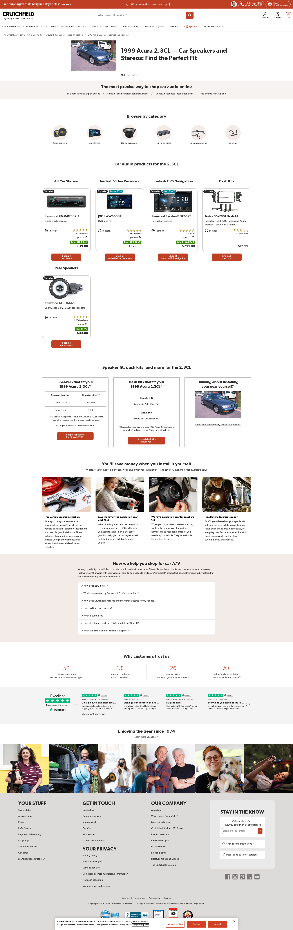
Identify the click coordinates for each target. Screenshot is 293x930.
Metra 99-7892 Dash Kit (146, 419)
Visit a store (88, 834)
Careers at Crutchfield (94, 840)
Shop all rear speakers (66, 344)
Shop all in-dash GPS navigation (173, 257)
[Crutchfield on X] (250, 877)
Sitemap (167, 898)
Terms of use (139, 898)
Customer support (92, 816)
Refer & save (24, 828)
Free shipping (36, 4)
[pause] (170, 4)
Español (87, 828)
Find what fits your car (12, 35)
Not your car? (128, 75)
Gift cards (23, 853)
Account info (25, 816)
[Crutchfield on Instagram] (235, 877)
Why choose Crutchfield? (164, 816)
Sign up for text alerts (239, 844)
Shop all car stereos (66, 257)
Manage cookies (91, 868)
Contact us (88, 810)
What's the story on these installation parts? (106, 631)
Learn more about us (145, 737)
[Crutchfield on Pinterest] (242, 877)
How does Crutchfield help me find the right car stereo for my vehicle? (119, 601)
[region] (146, 768)
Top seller (48, 191)
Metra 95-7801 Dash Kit (146, 404)
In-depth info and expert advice (83, 94)
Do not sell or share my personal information (105, 874)
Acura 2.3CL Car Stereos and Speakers (64, 35)
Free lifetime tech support (212, 94)
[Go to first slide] (166, 4)
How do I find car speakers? (97, 608)
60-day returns (146, 4)
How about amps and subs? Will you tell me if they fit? (111, 623)
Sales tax (126, 898)
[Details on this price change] (86, 238)
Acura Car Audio (34, 35)
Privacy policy (90, 855)
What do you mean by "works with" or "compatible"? (111, 593)
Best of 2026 (116, 191)
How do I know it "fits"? (95, 586)
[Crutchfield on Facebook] (228, 877)
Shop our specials (27, 847)
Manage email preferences (96, 886)
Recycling (23, 840)
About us (156, 810)
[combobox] (145, 15)
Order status (24, 810)
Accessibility (154, 898)
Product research (160, 834)
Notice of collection (93, 880)
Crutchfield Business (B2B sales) (167, 828)
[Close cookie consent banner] (234, 921)
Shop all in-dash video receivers (120, 257)
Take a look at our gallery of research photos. (218, 425)
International (89, 822)
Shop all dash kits (226, 257)
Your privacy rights (92, 862)
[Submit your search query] (190, 15)
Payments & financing (29, 834)
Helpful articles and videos (165, 859)
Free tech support (160, 840)
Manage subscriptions (30, 859)
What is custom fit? (93, 616)
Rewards (22, 822)
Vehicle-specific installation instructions (127, 94)
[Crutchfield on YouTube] (257, 877)
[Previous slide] (127, 4)
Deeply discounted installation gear (174, 94)
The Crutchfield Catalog (163, 865)
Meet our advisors (160, 822)
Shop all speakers (75, 436)
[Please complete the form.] (260, 831)
